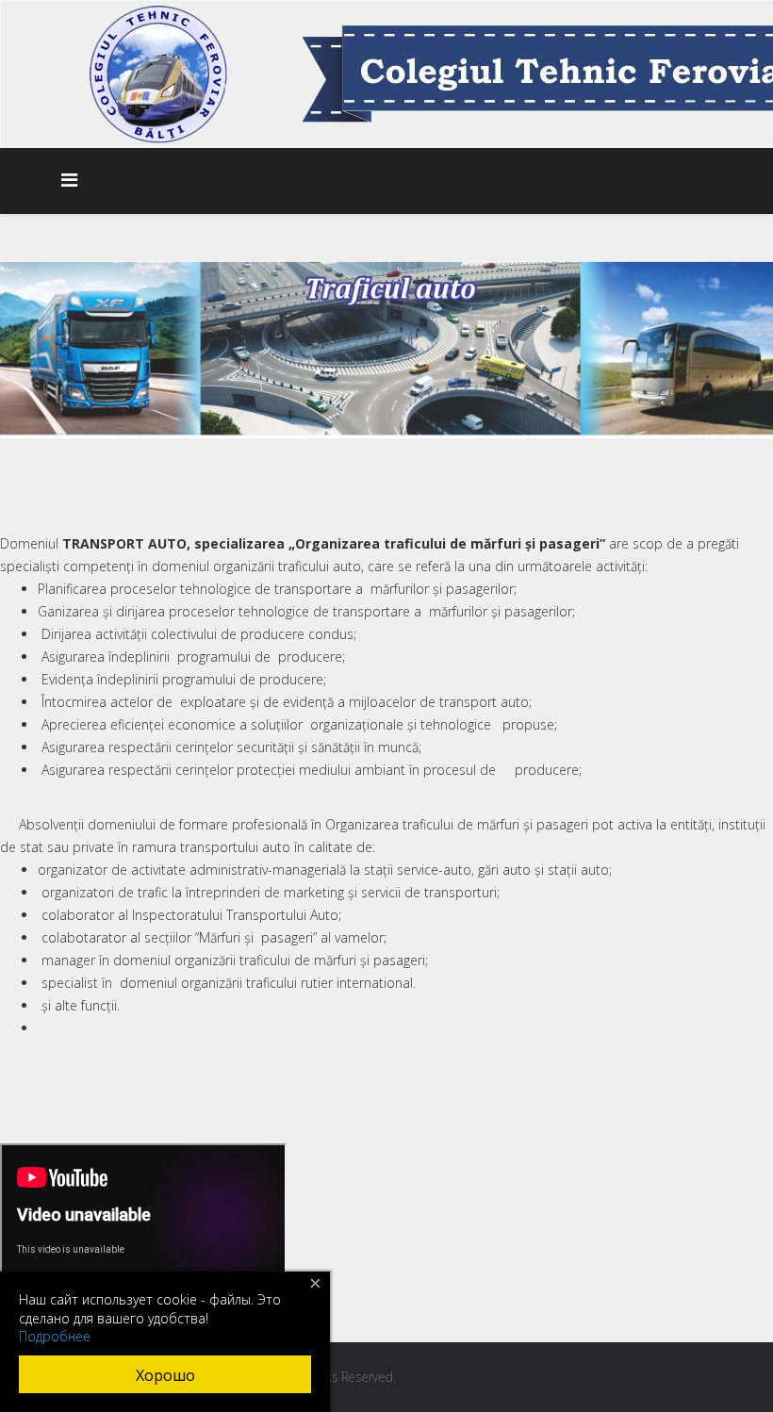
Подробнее (54, 1336)
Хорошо (165, 1375)
